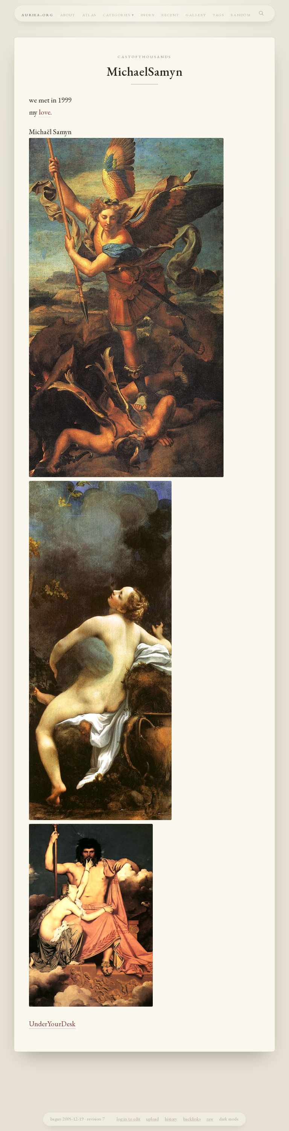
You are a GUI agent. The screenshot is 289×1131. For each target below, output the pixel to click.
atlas (89, 14)
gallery (196, 14)
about (68, 14)
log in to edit (128, 1119)
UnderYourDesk (52, 1023)
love (44, 112)
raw (210, 1119)
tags (218, 14)
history (171, 1119)
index (148, 14)
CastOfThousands (144, 56)
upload (152, 1119)
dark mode (229, 1119)
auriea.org (37, 14)
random (241, 14)
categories (117, 14)
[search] (261, 13)
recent (170, 14)
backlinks (192, 1119)
